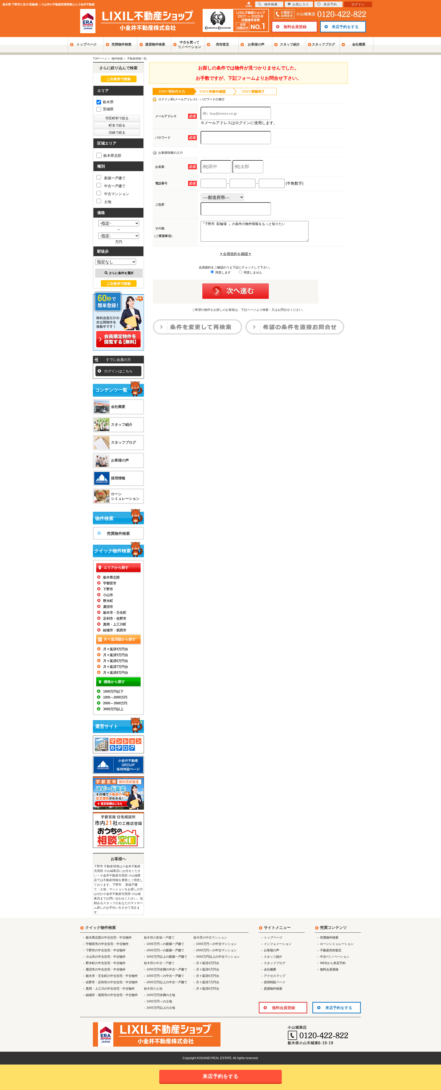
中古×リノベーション (334, 956)
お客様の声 (256, 44)
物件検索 (271, 4)
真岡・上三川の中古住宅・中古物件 (110, 988)
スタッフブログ (323, 44)
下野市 (108, 589)
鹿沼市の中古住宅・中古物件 (106, 969)
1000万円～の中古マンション (216, 944)
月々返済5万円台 (115, 655)
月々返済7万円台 (115, 667)
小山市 (108, 595)
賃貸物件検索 (155, 44)
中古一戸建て (115, 186)
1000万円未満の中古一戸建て (166, 969)
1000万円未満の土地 (160, 995)
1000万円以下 (113, 691)
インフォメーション (277, 944)
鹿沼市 (108, 607)
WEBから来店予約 (333, 963)
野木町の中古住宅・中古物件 (106, 963)
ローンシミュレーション (125, 496)
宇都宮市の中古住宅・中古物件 (107, 944)
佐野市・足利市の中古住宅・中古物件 (112, 982)
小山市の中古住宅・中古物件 (106, 956)
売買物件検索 (121, 44)
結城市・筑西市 (114, 630)
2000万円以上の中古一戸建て (166, 982)
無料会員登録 (295, 27)
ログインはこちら (118, 371)
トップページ (86, 44)
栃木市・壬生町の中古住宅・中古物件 (112, 976)
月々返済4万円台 (115, 649)
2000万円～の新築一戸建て (165, 950)
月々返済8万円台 (115, 672)
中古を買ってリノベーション (189, 44)
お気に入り (300, 4)
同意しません (252, 272)
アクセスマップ (274, 976)
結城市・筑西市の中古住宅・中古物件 (112, 995)
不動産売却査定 (330, 950)
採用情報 (118, 478)
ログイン (358, 4)
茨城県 (108, 109)
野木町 (108, 601)
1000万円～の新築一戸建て (165, 944)
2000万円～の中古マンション (216, 950)
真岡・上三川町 (114, 624)
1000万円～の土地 (159, 1001)
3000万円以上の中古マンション (218, 956)
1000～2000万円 (115, 697)
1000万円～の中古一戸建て (165, 976)
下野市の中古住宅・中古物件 (106, 950)
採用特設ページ (274, 982)
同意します (223, 272)
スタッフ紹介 (290, 44)
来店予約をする (345, 27)
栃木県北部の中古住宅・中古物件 (109, 937)
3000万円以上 (113, 709)
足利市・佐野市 (114, 618)
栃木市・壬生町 (114, 612)
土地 (107, 202)
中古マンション (116, 194)
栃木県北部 (112, 155)
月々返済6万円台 (115, 661)
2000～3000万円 (115, 703)
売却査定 (222, 44)
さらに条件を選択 (121, 273)
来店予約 (330, 4)
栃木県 (108, 102)
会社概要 (358, 44)
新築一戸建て (115, 178)
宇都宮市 (109, 583)
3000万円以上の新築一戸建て (166, 956)
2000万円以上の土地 (160, 1008)
